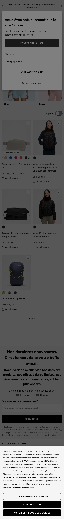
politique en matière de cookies (40, 464)
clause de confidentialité (13, 467)
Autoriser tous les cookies (32, 512)
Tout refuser (32, 504)
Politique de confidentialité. (23, 487)
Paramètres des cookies (32, 496)
